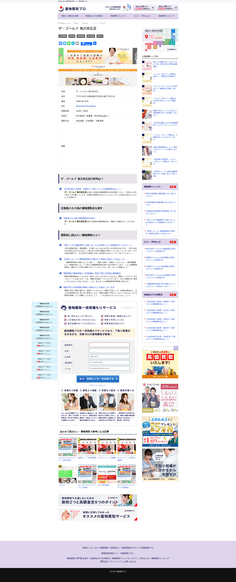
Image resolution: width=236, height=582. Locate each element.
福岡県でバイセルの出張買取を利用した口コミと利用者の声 (160, 259)
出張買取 (62, 36)
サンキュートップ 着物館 (107, 458)
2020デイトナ (151, 577)
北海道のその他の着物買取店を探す (78, 218)
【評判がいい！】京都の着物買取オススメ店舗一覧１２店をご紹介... (165, 173)
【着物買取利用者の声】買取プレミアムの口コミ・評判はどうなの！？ (160, 285)
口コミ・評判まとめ (142, 16)
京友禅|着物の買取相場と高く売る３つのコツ (161, 203)
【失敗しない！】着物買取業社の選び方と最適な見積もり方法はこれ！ (93, 259)
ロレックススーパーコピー (116, 577)
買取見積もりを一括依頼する (97, 379)
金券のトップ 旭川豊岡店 (87, 458)
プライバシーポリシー (97, 385)
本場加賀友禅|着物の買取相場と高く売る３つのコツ (161, 212)
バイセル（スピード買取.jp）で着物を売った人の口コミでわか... (165, 137)
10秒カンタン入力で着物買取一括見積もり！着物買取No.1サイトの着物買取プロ (118, 548)
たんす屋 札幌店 (103, 485)
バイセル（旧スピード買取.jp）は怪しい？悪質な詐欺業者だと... (165, 76)
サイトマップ (116, 561)
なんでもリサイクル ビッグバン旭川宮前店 (67, 459)
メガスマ (61, 485)
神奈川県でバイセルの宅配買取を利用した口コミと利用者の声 (160, 250)
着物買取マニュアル (118, 16)
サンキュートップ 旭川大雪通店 (126, 459)
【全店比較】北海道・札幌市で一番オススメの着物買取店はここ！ (91, 189)
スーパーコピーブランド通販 (91, 577)
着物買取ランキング (166, 16)
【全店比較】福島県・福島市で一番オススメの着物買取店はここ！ (160, 329)
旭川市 (100, 36)
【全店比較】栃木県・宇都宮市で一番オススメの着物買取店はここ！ (160, 338)
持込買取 (90, 36)
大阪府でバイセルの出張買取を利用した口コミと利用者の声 (160, 267)
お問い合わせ (130, 561)
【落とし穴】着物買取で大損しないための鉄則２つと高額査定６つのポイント (96, 245)
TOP (65, 23)
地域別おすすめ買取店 (94, 16)
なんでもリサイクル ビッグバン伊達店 (87, 486)
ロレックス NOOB (137, 577)
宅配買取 (80, 36)
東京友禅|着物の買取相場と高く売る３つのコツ (161, 195)
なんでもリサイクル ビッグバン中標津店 (126, 486)
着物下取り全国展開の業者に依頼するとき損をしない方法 (88, 287)
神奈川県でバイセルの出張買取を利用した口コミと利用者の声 (160, 276)
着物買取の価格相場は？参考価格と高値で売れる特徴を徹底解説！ (91, 273)
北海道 (71, 36)
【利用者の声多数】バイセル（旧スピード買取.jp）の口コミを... (165, 161)
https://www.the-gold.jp (86, 106)
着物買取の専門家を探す (77, 558)
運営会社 (104, 561)
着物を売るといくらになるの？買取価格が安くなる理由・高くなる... (165, 113)
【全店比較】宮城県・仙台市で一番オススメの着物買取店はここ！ (160, 311)
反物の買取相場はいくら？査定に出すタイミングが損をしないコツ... (165, 149)
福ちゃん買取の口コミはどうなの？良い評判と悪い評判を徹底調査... (165, 64)
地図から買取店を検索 (70, 16)
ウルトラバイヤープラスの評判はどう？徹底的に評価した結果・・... (165, 88)
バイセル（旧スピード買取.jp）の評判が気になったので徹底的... (165, 100)
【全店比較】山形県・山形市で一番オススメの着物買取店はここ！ (160, 320)
